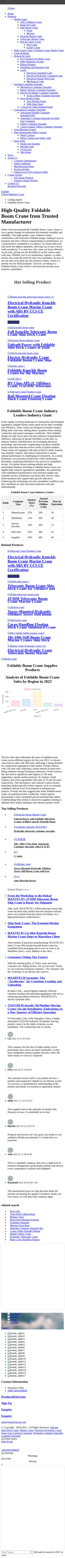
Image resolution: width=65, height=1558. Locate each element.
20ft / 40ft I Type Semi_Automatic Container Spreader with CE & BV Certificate (32, 847)
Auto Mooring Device (25, 880)
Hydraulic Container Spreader (48, 1433)
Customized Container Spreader (30, 109)
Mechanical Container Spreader (36, 87)
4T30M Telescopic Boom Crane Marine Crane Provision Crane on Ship (27, 601)
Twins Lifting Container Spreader (43, 95)
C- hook (18, 856)
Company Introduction (25, 160)
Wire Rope (25, 152)
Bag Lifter (15, 1211)
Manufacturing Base (24, 166)
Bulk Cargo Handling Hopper (25, 1239)
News (10, 155)
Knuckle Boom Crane (31, 36)
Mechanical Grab (35, 81)
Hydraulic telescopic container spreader (34, 831)
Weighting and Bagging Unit (34, 67)
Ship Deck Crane (9, 1430)
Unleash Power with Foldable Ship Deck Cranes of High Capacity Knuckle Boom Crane (35, 822)
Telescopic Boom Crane (32, 39)
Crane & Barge (21, 53)
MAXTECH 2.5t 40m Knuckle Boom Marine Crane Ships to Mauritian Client (34, 934)
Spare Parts (19, 141)
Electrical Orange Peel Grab (40, 78)
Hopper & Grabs (22, 56)
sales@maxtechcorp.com (13, 1422)
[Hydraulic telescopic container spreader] (30, 827)
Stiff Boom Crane (29, 27)
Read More (13, 322)
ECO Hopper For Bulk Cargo (35, 59)
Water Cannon (27, 135)
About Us (12, 158)
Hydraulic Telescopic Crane (24, 1236)
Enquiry (5, 1328)
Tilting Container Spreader (33, 124)
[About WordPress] (3, 2)
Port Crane (32, 44)
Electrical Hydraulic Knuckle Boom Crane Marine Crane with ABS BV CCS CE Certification (32, 309)
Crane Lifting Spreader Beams (25, 1231)
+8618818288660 (10, 1450)
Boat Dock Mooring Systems (24, 1219)
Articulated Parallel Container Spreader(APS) (35, 114)
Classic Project (15, 175)
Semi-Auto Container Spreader (16, 1433)
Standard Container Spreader (28, 84)
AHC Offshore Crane (31, 22)
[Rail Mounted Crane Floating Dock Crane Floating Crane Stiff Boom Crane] (24, 391)
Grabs (23, 70)
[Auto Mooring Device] (17, 876)
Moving (30, 33)
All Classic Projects (23, 177)
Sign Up (6, 1403)
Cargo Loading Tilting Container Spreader (41, 126)
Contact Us (13, 183)
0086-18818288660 (17, 1390)
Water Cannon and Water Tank (35, 138)
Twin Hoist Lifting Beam (22, 1214)
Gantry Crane (33, 47)
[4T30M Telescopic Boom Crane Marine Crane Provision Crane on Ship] (23, 594)
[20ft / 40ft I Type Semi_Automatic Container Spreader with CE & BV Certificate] (19, 839)
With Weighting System (32, 61)
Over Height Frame (30, 98)
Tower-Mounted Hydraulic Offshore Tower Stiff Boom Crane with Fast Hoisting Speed (32, 871)
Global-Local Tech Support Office (31, 172)
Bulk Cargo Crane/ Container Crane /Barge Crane (39, 50)
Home (11, 13)
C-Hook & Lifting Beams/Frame (36, 107)
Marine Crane (17, 1217)
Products (12, 16)
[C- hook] (16, 852)
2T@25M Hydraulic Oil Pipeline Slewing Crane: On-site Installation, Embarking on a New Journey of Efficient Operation (35, 1009)
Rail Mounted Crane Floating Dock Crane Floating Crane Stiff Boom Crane (32, 399)
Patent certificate (22, 163)
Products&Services (13, 1396)
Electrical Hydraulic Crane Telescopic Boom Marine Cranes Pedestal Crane (30, 653)
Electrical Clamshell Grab (39, 73)
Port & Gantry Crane (30, 42)
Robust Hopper (27, 64)
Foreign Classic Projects (26, 180)
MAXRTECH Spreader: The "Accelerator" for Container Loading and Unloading (35, 981)
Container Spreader (19, 1222)
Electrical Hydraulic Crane (48, 1430)
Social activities (21, 169)
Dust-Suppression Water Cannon (30, 132)
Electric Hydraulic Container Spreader (39, 92)
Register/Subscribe (17, 186)
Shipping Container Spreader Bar (26, 1228)
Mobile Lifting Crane (20, 1234)
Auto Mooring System (25, 129)
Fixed (29, 30)
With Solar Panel (35, 104)
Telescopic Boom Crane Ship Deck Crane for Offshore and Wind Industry (31, 588)
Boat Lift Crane (28, 25)
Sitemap (54, 1427)
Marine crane (20, 19)
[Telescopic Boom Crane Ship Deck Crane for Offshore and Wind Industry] (18, 581)
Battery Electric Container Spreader (38, 90)
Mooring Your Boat (19, 1225)
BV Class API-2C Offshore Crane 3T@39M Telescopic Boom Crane (30, 386)
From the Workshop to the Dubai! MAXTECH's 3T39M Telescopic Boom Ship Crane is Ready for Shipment (33, 899)
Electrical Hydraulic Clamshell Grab (45, 76)
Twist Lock (26, 149)
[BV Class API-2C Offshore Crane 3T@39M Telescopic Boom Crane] (14, 379)
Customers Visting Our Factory (28, 957)
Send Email (7, 1441)
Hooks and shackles (30, 143)
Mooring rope (27, 146)
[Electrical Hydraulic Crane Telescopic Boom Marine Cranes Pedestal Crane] (27, 646)
